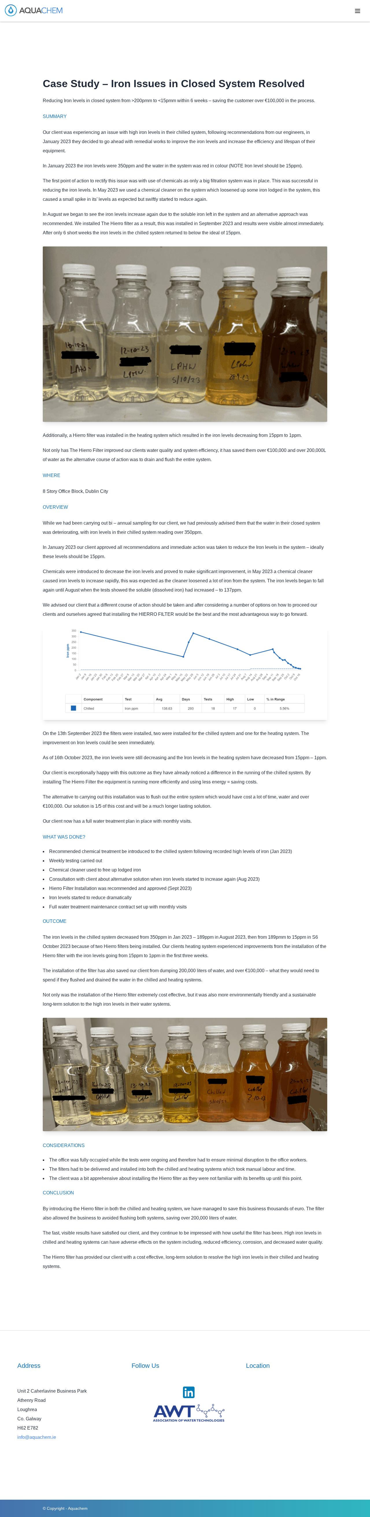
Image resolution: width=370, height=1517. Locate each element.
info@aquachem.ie (36, 1437)
